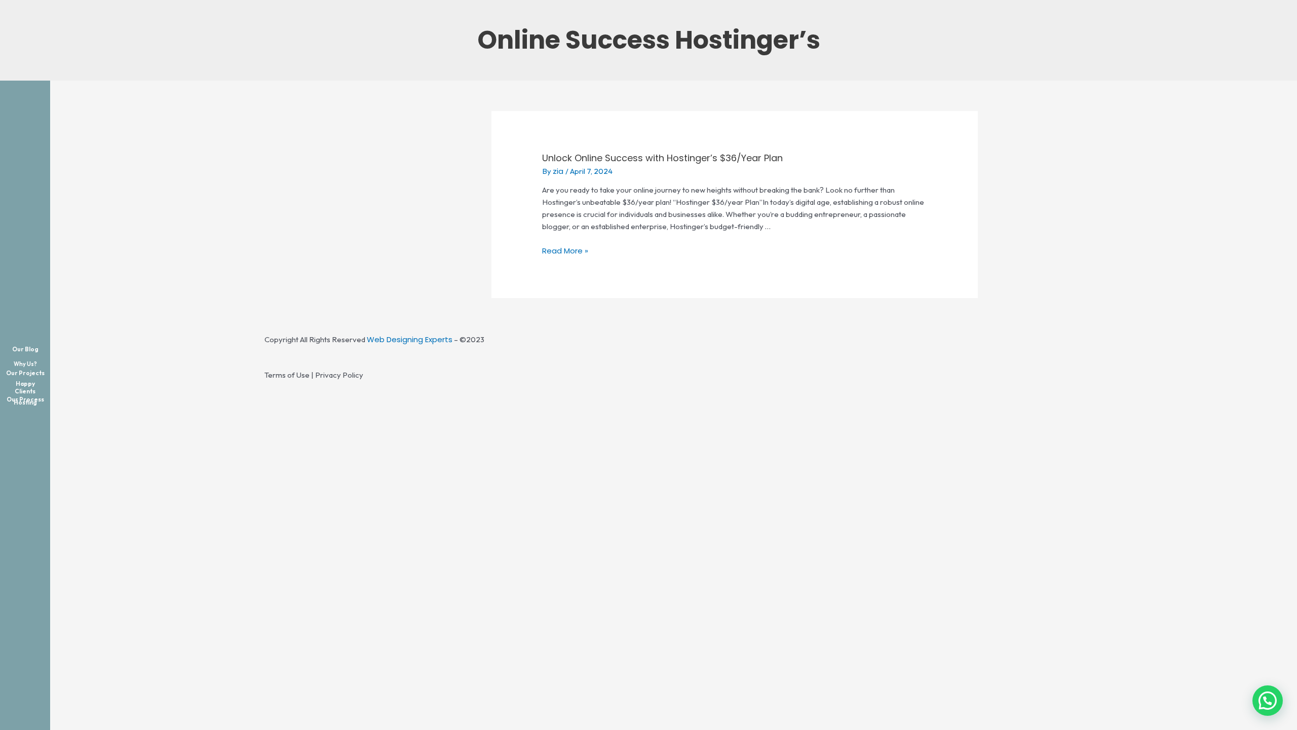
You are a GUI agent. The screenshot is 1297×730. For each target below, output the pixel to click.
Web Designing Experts (409, 339)
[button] (1267, 700)
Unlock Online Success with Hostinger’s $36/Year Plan (662, 158)
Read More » (565, 250)
